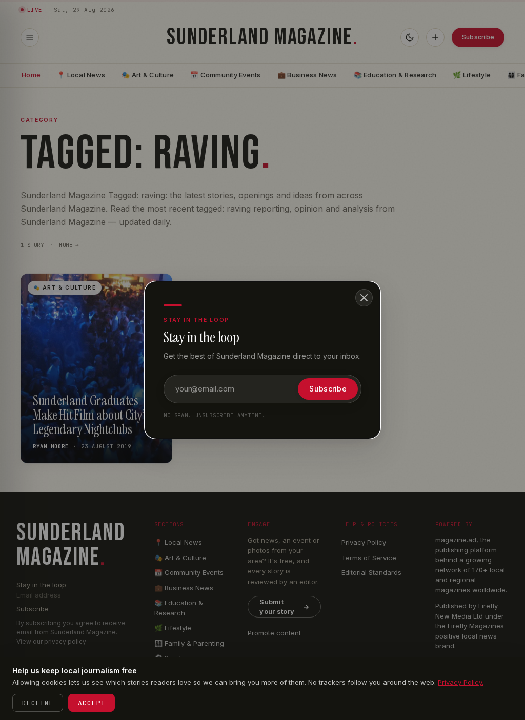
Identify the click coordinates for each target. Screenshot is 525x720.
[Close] (364, 297)
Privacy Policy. (460, 682)
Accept (91, 702)
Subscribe (328, 388)
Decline (37, 702)
